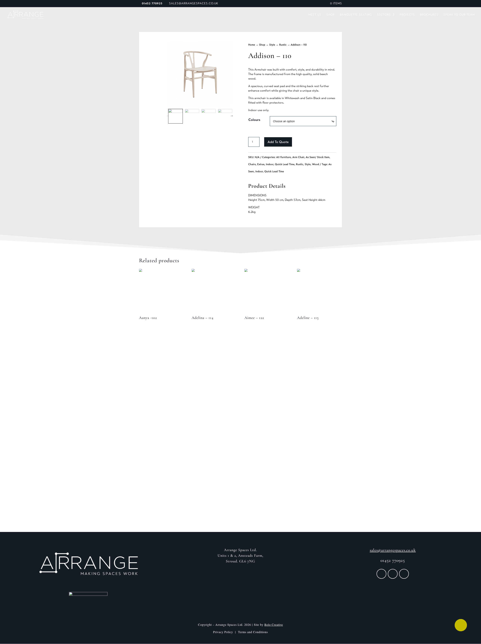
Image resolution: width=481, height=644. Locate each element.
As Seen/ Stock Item (317, 157)
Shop (330, 14)
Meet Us (314, 14)
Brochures (429, 14)
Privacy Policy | (225, 632)
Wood (315, 164)
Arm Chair (298, 157)
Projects (407, 14)
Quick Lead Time (284, 164)
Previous (168, 115)
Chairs (252, 164)
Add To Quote (278, 142)
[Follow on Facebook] (381, 574)
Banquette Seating (356, 14)
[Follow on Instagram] (393, 574)
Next (232, 115)
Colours (254, 120)
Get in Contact (240, 487)
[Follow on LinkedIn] (404, 574)
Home (251, 44)
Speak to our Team (459, 14)
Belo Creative (273, 625)
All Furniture (283, 157)
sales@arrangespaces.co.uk (393, 550)
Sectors (384, 14)
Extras (260, 164)
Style (272, 44)
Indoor (269, 164)
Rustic (283, 44)
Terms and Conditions (253, 632)
